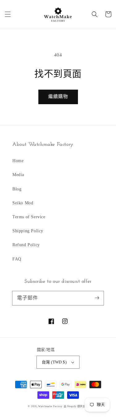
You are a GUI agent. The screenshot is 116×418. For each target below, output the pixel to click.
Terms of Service (28, 217)
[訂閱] (97, 298)
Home (18, 160)
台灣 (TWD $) (54, 362)
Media (18, 174)
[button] (8, 14)
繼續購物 (58, 96)
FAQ (16, 259)
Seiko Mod (22, 203)
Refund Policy (26, 244)
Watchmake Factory (50, 406)
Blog (16, 189)
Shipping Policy (27, 231)
